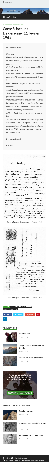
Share (9, 314)
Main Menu (11, 17)
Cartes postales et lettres (13, 25)
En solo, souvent (26, 411)
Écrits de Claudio (10, 309)
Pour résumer (24, 333)
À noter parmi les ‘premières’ (31, 357)
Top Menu (9, 2)
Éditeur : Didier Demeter (11, 460)
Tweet (19, 314)
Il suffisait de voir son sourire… (32, 435)
